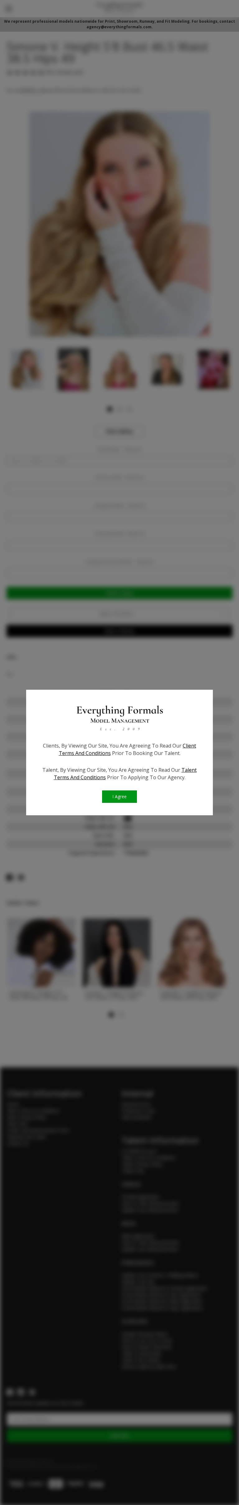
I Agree (119, 796)
